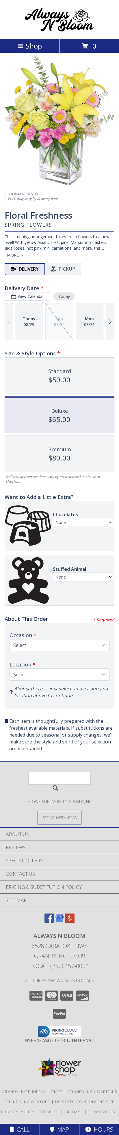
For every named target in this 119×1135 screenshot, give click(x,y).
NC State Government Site (85, 1101)
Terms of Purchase (61, 1111)
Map (61, 1129)
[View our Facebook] (49, 921)
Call (21, 1129)
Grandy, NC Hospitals (92, 1091)
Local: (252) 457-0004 (59, 966)
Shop (34, 46)
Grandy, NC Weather (27, 1101)
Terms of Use (103, 1111)
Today (64, 296)
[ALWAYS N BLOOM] (59, 30)
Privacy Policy (17, 1111)
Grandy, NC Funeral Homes (32, 1091)
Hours (102, 1129)
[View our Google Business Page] (59, 921)
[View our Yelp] (70, 921)
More (13, 255)
